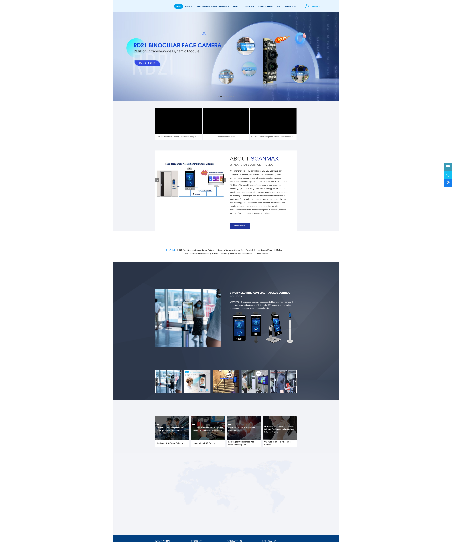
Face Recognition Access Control (213, 6)
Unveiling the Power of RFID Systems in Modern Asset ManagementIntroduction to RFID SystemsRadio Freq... (186, 471)
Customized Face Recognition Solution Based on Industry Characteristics (171, 429)
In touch (267, 467)
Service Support (265, 6)
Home (178, 6)
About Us (189, 6)
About (254, 158)
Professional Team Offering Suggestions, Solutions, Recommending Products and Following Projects (279, 429)
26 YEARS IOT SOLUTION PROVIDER (252, 164)
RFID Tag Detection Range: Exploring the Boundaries (190, 508)
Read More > (239, 226)
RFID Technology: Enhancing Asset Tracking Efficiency (190, 467)
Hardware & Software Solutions (170, 443)
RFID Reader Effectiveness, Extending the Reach (188, 487)
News (279, 6)
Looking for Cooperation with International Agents (241, 443)
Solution (249, 6)
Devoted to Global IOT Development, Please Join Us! (242, 429)
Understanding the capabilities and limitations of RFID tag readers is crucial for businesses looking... (190, 492)
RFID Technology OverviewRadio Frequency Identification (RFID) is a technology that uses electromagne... (191, 513)
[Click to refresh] (301, 508)
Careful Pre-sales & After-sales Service (277, 443)
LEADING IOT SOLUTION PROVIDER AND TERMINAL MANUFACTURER (167, 460)
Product (237, 6)
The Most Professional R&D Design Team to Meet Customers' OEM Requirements (207, 429)
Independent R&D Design (203, 443)
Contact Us (290, 6)
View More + (171, 478)
